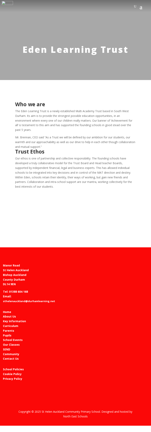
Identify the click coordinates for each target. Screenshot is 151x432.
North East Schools (75, 416)
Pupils (7, 335)
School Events (13, 340)
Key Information (14, 321)
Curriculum (10, 326)
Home (7, 312)
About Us (9, 316)
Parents (8, 330)
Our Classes (11, 344)
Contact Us (11, 358)
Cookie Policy (12, 374)
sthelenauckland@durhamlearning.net (29, 301)
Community (11, 354)
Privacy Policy (12, 379)
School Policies (13, 369)
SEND (6, 349)
